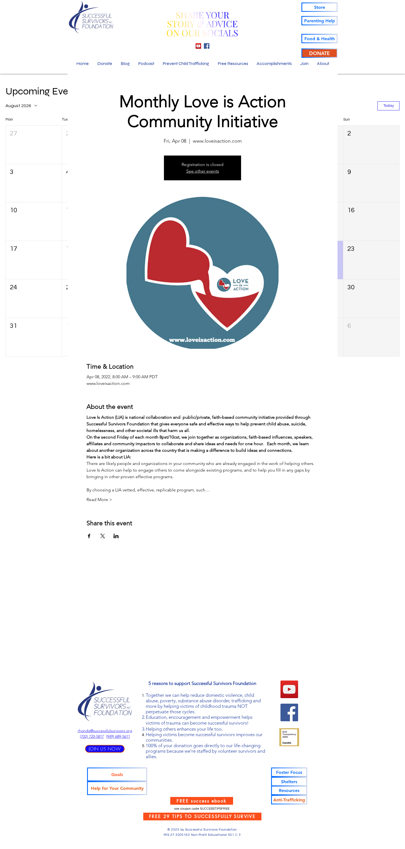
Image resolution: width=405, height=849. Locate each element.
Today (388, 106)
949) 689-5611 (118, 736)
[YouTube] (198, 46)
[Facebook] (206, 46)
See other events (202, 171)
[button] (34, 144)
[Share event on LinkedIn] (116, 536)
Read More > (99, 499)
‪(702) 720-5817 (92, 736)
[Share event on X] (102, 536)
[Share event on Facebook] (89, 536)
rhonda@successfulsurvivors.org (105, 730)
